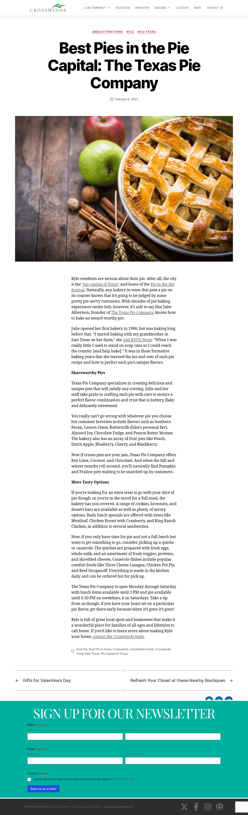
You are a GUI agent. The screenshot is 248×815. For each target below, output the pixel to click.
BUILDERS (160, 7)
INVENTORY (142, 7)
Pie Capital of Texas (114, 653)
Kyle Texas (147, 31)
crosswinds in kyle (142, 649)
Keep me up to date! (43, 788)
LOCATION (182, 7)
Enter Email (33, 754)
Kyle (130, 31)
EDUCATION (123, 7)
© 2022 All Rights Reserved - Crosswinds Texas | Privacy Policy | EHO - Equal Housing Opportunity (79, 806)
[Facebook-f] (196, 807)
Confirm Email (133, 754)
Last (127, 729)
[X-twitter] (184, 807)
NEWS (197, 7)
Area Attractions (107, 31)
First (29, 729)
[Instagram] (208, 807)
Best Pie (82, 649)
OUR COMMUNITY (95, 7)
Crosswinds (120, 649)
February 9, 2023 (126, 99)
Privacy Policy (122, 779)
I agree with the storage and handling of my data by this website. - (83, 779)
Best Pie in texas (100, 649)
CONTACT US (215, 7)
